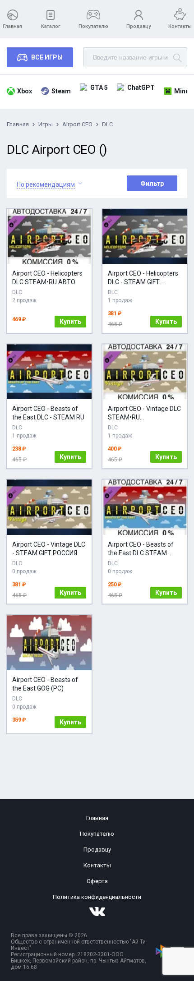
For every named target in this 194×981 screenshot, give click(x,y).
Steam (61, 91)
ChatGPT (141, 87)
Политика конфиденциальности (97, 896)
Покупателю (93, 26)
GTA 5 (99, 87)
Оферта (97, 881)
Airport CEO (77, 124)
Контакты (180, 26)
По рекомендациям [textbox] (46, 184)
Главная (12, 26)
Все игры (47, 57)
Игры (45, 124)
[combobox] (46, 183)
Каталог (50, 26)
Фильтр (152, 183)
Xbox (24, 91)
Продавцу (138, 26)
